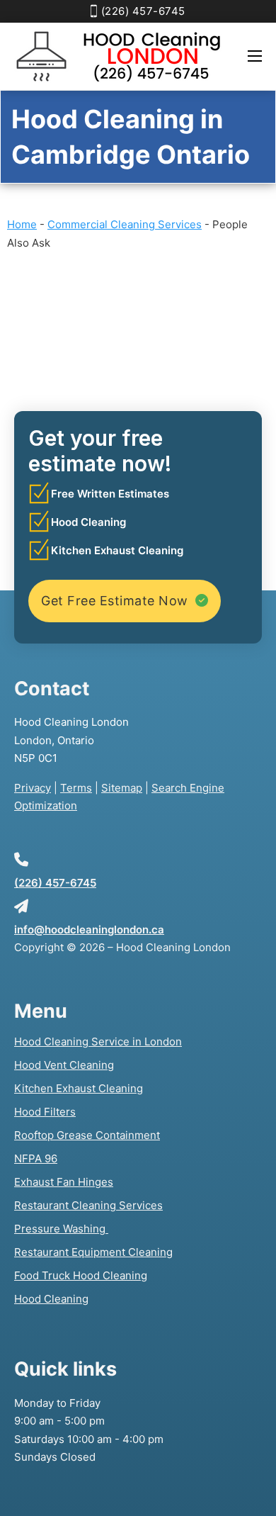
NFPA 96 (35, 1158)
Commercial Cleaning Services (124, 224)
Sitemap (121, 788)
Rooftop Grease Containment (87, 1135)
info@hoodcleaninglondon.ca (89, 929)
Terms (76, 788)
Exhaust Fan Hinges (63, 1182)
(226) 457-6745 (143, 11)
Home (22, 224)
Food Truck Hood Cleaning (80, 1275)
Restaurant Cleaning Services (88, 1205)
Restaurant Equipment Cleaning (93, 1252)
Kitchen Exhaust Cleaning (78, 1088)
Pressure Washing (61, 1228)
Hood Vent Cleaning (64, 1065)
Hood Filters (45, 1111)
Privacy (32, 788)
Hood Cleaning (51, 1299)
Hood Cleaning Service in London (98, 1041)
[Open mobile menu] (255, 56)
